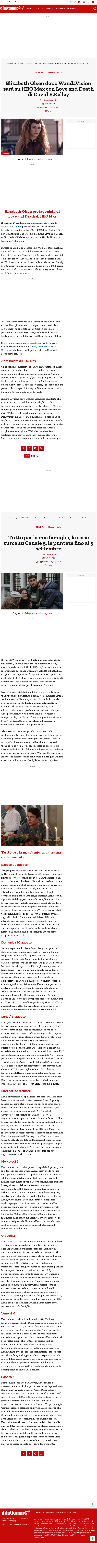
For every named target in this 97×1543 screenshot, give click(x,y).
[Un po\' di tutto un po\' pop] (12, 8)
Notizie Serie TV (54, 73)
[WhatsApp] (88, 2)
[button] (95, 8)
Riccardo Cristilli (50, 100)
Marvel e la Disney (11, 226)
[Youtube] (93, 2)
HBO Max (35, 456)
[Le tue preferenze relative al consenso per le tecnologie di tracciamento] (92, 1538)
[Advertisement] (48, 35)
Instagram (46, 159)
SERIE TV (21, 64)
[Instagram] (74, 2)
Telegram (29, 159)
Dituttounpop (11, 64)
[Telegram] (79, 2)
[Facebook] (70, 2)
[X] (84, 2)
